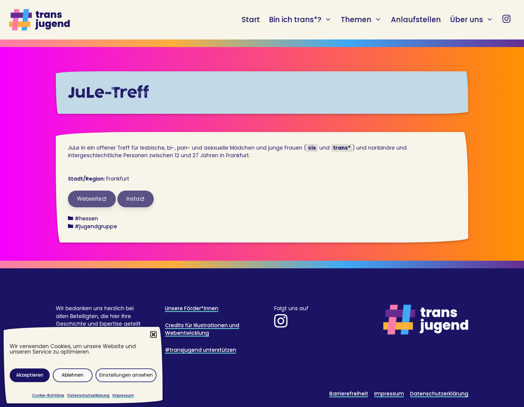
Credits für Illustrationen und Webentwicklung (202, 329)
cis (312, 147)
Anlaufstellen (416, 20)
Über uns (466, 20)
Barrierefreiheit (348, 393)
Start (251, 20)
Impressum (123, 395)
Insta (132, 198)
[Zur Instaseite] (280, 324)
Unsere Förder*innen (191, 308)
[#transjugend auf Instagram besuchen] (506, 19)
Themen (356, 20)
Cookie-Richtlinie (48, 395)
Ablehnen (72, 375)
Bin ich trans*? (295, 20)
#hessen (86, 218)
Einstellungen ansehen (126, 375)
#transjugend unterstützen (200, 350)
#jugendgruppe (96, 226)
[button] (153, 334)
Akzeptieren (29, 375)
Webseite (89, 198)
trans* (342, 147)
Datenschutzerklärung (88, 395)
